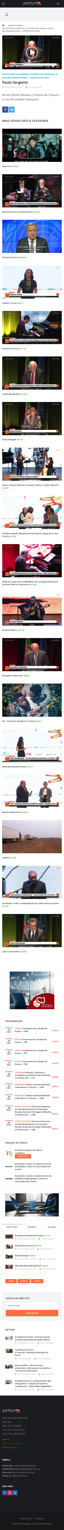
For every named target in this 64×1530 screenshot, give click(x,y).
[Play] (6, 66)
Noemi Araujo (22, 1255)
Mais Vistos (12, 1227)
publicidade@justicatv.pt (28, 1468)
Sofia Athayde (9, 439)
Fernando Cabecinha (12, 675)
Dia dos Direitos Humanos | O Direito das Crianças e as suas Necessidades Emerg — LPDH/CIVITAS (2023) (28, 29)
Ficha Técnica (26, 1518)
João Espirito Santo (24, 1245)
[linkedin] (15, 1492)
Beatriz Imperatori (11, 812)
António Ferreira (10, 348)
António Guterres (11, 257)
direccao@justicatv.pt (24, 1472)
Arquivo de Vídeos (15, 25)
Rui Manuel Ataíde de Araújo (29, 1235)
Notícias (52, 1227)
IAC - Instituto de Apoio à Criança (18, 721)
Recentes (32, 1227)
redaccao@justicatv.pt (25, 1465)
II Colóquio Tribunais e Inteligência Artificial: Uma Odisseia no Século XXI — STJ (33, 1075)
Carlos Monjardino (11, 394)
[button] (32, 52)
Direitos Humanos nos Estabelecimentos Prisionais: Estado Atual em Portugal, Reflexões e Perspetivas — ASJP (33, 1110)
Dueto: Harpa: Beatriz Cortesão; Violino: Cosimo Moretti (30, 485)
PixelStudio (47, 1523)
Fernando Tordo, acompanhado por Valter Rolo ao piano (30, 903)
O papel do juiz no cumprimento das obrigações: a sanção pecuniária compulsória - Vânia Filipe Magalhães (33, 1383)
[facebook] (4, 1492)
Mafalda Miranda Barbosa (28, 1265)
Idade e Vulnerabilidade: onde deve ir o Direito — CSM (32, 1086)
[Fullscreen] (57, 66)
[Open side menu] (3, 3)
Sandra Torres (9, 303)
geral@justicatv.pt (18, 1475)
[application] (32, 52)
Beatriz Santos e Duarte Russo (17, 211)
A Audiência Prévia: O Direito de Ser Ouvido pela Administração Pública (32, 1338)
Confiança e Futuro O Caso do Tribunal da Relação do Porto (31, 1352)
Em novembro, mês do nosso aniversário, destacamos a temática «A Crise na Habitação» (33, 1368)
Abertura (6, 166)
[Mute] (53, 66)
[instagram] (9, 1492)
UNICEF (5, 857)
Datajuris (27, 1523)
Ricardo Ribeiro (9, 630)
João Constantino (11, 951)
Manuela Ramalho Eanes (14, 766)
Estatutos (39, 1518)
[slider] (29, 66)
